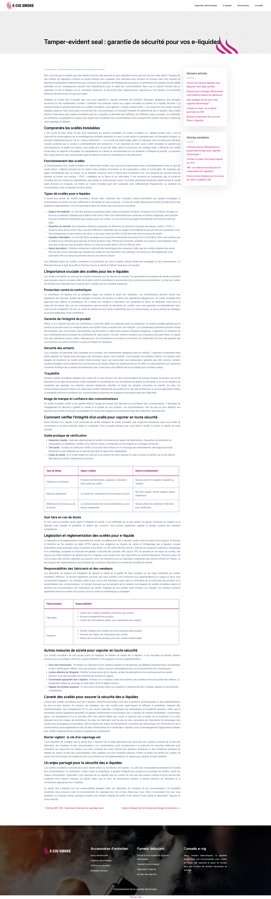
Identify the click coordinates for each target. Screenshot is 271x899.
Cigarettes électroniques (205, 5)
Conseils (259, 5)
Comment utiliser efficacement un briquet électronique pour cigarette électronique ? (204, 151)
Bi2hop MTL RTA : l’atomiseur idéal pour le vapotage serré (75, 808)
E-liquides (227, 5)
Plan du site (135, 897)
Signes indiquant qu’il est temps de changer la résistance (150, 808)
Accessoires (243, 5)
